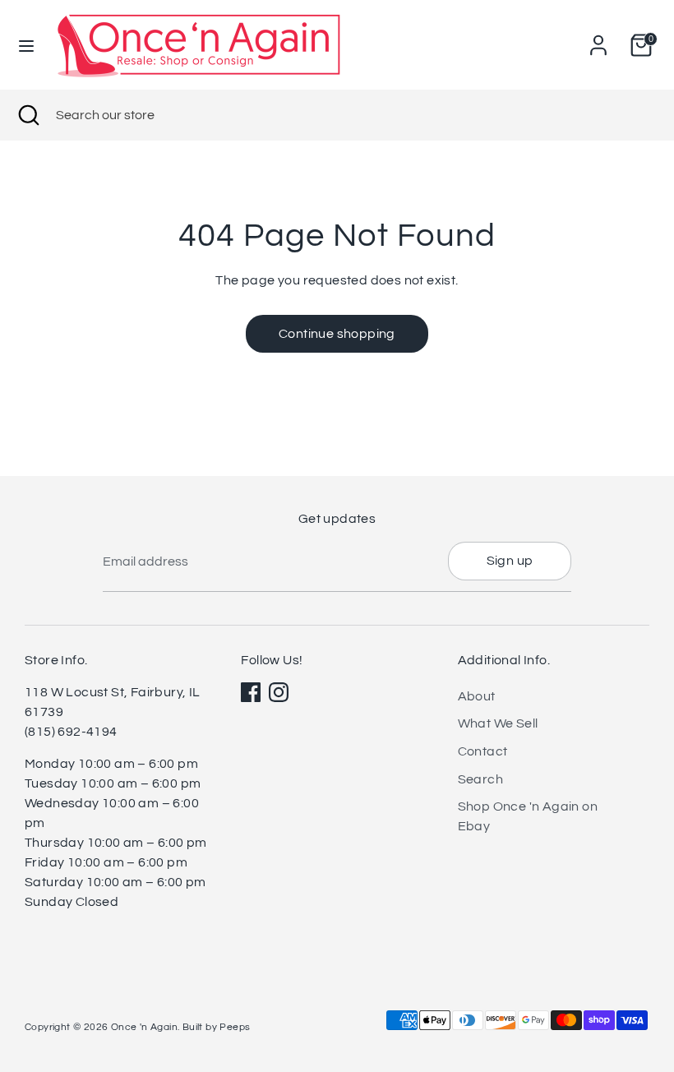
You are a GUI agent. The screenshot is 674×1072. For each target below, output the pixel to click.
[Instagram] (279, 692)
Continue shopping (337, 333)
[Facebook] (251, 692)
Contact (483, 751)
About (477, 696)
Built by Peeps (216, 1027)
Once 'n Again (144, 1027)
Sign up (510, 560)
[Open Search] (28, 115)
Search (480, 779)
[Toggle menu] (26, 44)
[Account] (598, 38)
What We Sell (498, 723)
